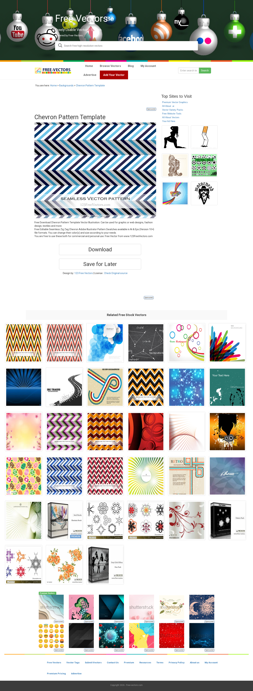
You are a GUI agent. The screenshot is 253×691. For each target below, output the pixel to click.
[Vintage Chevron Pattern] (105, 476)
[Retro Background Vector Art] (105, 387)
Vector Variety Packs (172, 110)
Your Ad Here (168, 121)
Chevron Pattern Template (90, 85)
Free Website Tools (171, 113)
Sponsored (151, 109)
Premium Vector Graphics (175, 102)
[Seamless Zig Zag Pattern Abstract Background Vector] (64, 476)
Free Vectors (54, 662)
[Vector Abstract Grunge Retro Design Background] (186, 476)
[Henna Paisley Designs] (175, 165)
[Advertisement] (97, 99)
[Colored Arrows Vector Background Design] (227, 343)
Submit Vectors (93, 662)
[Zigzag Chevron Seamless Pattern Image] (64, 431)
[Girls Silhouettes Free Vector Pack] (105, 565)
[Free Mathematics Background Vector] (146, 343)
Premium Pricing (56, 673)
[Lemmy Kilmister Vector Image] (204, 193)
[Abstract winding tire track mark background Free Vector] (64, 387)
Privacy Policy (177, 662)
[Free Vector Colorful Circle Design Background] (186, 343)
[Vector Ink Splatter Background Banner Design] (227, 387)
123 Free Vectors (83, 273)
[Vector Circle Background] (146, 431)
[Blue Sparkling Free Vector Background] (186, 387)
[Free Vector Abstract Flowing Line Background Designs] (186, 431)
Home (53, 85)
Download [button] (100, 249)
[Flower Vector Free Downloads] (64, 565)
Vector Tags (73, 662)
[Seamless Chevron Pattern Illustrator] (64, 343)
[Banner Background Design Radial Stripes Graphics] (146, 476)
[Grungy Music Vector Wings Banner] (227, 431)
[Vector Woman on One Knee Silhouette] (175, 137)
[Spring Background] (23, 431)
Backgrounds (66, 85)
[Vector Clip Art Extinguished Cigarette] (204, 137)
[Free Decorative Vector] (105, 520)
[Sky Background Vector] (175, 193)
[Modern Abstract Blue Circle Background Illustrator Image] (105, 343)
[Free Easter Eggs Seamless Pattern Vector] (23, 476)
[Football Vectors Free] (204, 165)
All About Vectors (170, 117)
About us (194, 662)
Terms (159, 662)
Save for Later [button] (100, 264)
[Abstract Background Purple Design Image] (227, 476)
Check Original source (116, 273)
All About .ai (168, 106)
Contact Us (113, 662)
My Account (211, 662)
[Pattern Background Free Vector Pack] (227, 520)
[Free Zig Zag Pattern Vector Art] (105, 431)
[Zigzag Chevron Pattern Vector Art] (23, 343)
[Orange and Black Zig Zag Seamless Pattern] (146, 387)
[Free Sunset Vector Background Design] (23, 387)
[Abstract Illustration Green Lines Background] (23, 520)
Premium (129, 662)
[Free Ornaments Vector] (186, 520)
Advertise (76, 673)
